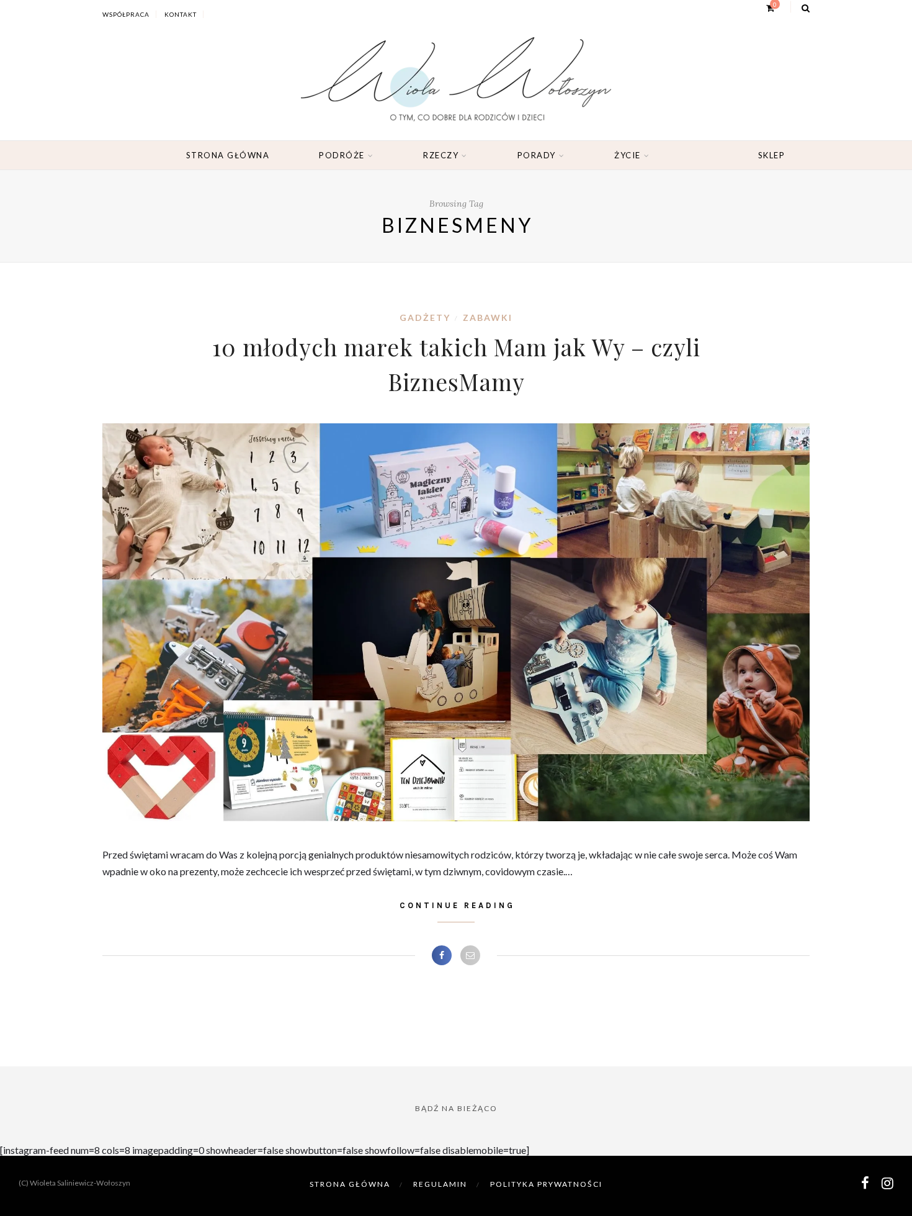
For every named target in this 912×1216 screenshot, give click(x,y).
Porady (536, 155)
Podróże (342, 155)
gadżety (425, 317)
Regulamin (440, 1184)
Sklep (771, 155)
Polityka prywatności (546, 1184)
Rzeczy (440, 155)
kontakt (180, 14)
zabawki (487, 317)
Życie (627, 155)
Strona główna (228, 155)
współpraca (126, 14)
